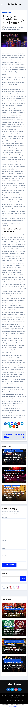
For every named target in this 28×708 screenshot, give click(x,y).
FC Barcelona (6, 12)
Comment (5, 517)
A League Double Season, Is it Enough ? (13, 19)
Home (6, 700)
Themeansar (14, 698)
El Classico (7, 486)
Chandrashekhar (11, 27)
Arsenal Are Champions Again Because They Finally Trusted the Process (13, 613)
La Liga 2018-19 (9, 626)
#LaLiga (19, 29)
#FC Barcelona (12, 29)
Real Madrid (18, 451)
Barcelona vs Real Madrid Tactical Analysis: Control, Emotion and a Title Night (13, 456)
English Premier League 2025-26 (14, 608)
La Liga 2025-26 (9, 451)
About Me (20, 700)
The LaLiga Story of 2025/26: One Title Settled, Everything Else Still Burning (13, 649)
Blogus (23, 695)
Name (4, 540)
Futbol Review (15, 4)
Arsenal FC (8, 606)
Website (4, 556)
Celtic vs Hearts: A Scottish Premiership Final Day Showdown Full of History (13, 631)
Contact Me (13, 700)
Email (4, 548)
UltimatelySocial (14, 707)
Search (4, 573)
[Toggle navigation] (1, 4)
